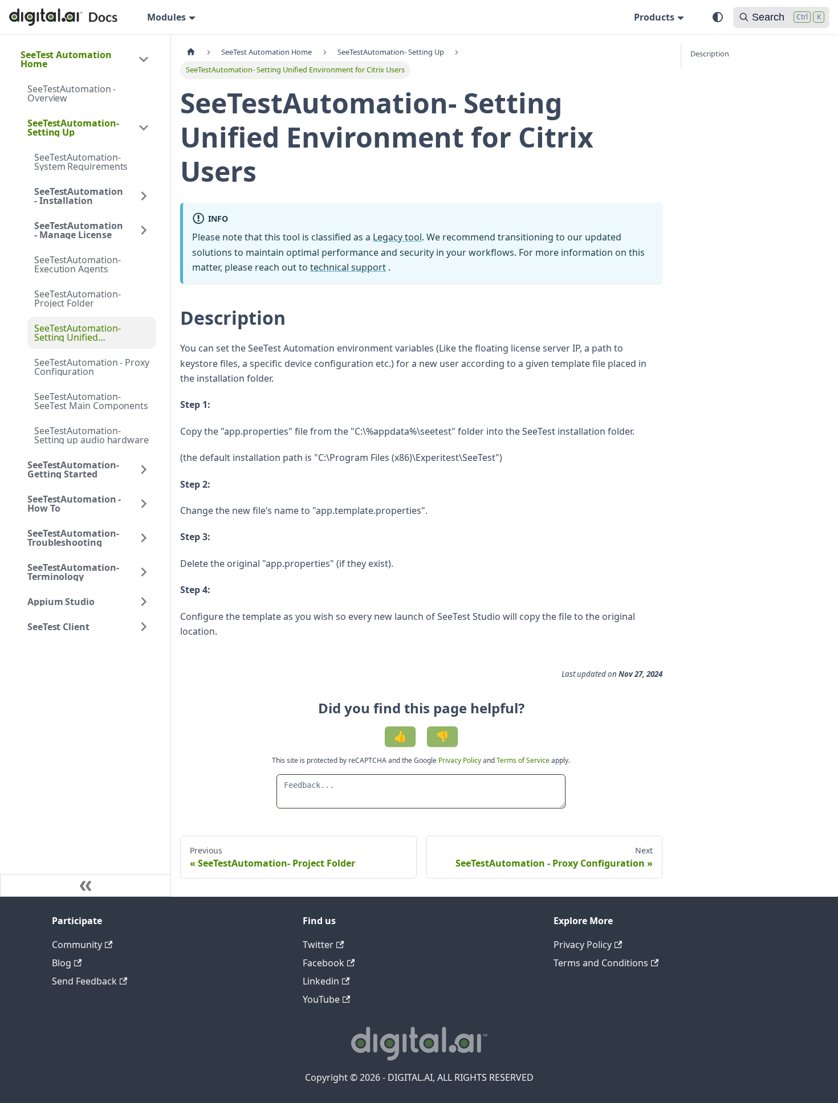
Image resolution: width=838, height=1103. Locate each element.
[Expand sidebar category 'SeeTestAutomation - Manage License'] (143, 230)
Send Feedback (84, 981)
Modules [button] (166, 17)
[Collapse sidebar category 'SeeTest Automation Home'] (143, 59)
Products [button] (654, 17)
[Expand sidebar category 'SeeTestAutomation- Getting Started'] (143, 469)
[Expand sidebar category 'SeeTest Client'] (143, 626)
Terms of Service (523, 760)
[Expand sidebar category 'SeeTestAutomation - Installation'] (143, 196)
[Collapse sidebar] (85, 885)
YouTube (321, 999)
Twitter (318, 944)
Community (77, 944)
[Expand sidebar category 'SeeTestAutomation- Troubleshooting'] (143, 538)
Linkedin (321, 981)
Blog (61, 963)
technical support (348, 267)
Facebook (323, 963)
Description (709, 53)
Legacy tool (397, 237)
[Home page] (191, 52)
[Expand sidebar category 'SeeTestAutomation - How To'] (143, 504)
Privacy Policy (460, 760)
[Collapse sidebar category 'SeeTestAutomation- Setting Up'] (143, 128)
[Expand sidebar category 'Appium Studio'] (143, 601)
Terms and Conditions (601, 963)
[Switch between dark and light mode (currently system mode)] (718, 17)
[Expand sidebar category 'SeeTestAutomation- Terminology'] (143, 572)
